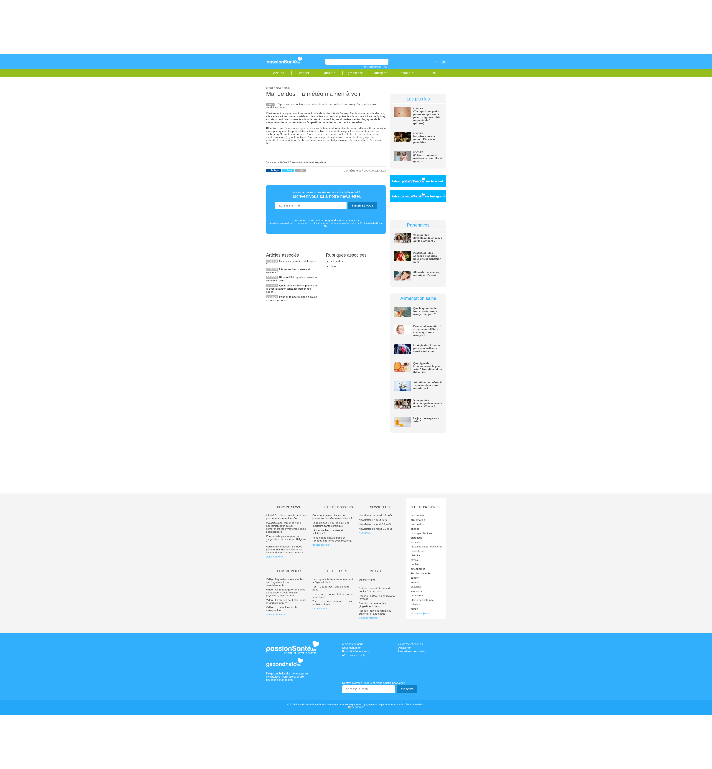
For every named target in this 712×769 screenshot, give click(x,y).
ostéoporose (418, 568)
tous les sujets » (420, 613)
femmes (415, 542)
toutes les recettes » (369, 618)
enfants (415, 582)
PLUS (432, 73)
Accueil (278, 73)
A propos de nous (352, 644)
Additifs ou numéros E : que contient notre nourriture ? (427, 385)
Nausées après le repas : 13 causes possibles (424, 139)
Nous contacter (351, 647)
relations (416, 604)
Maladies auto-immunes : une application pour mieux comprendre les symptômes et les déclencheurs (286, 527)
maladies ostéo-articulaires (426, 546)
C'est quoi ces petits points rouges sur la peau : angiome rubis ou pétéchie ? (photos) (426, 117)
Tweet (290, 170)
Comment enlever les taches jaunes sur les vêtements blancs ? (332, 517)
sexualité (416, 586)
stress (414, 559)
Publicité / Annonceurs (355, 651)
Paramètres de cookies (412, 651)
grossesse (355, 73)
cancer (304, 73)
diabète (329, 73)
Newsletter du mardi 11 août (375, 528)
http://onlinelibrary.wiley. (313, 162)
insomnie (406, 73)
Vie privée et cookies (410, 644)
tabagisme (417, 595)
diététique (416, 537)
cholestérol (417, 550)
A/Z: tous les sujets (353, 655)
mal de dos (336, 261)
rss (421, 62)
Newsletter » (365, 533)
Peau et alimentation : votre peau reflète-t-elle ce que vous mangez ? (427, 330)
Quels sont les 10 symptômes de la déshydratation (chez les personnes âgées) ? (292, 288)
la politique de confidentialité (341, 223)
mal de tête (417, 515)
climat (333, 266)
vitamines (416, 591)
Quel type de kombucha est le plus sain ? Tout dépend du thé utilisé (427, 368)
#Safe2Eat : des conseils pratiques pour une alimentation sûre (427, 257)
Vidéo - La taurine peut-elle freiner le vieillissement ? (286, 601)
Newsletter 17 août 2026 (373, 519)
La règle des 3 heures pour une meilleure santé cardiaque (427, 348)
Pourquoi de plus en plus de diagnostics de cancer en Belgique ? (286, 539)
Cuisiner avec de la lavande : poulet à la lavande (376, 590)
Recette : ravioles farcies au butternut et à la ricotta (375, 612)
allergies (380, 73)
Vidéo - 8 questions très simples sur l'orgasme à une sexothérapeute (285, 582)
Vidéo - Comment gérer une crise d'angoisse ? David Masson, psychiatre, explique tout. (285, 592)
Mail (302, 170)
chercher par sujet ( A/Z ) (376, 67)
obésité (415, 528)
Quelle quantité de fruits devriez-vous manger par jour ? (425, 311)
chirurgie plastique (421, 533)
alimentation (418, 519)
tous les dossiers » (321, 545)
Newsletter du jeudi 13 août (375, 524)
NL (437, 62)
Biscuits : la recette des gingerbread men (372, 605)
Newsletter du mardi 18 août (375, 515)
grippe (414, 608)
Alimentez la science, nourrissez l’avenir (426, 274)
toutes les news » (275, 556)
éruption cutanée (421, 573)
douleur (415, 564)
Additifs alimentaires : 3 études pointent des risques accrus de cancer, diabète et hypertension (284, 549)
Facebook (416, 62)
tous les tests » (319, 608)
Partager (275, 170)
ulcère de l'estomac (422, 599)
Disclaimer (404, 647)
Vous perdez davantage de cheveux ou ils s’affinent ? (427, 237)
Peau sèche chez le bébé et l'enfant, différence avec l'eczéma (332, 539)
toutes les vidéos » (275, 614)
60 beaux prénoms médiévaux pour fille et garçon (427, 158)
